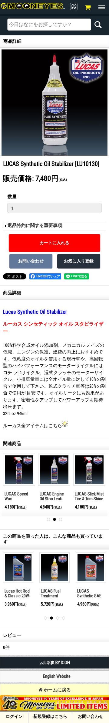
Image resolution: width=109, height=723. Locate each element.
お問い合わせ (90, 716)
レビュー (12, 635)
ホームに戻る (57, 690)
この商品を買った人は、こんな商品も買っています (53, 539)
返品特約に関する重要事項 (35, 225)
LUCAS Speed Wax (16, 497)
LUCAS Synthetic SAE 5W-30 (89, 596)
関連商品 (12, 443)
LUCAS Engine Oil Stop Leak (52, 497)
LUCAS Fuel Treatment (51, 594)
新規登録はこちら (50, 716)
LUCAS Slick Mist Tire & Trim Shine (89, 497)
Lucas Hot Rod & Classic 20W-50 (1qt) (17, 596)
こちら (55, 425)
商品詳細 (12, 293)
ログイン (14, 716)
